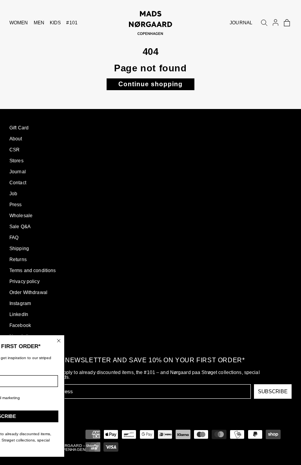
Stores (16, 160)
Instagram (20, 303)
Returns (18, 259)
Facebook (20, 325)
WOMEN (18, 22)
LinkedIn (18, 314)
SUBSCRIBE (273, 391)
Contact (17, 182)
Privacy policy (24, 281)
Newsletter (21, 336)
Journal (17, 171)
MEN (39, 22)
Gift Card (19, 128)
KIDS (55, 22)
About (15, 139)
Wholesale (21, 215)
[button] (287, 22)
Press (15, 204)
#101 (71, 22)
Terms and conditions (32, 270)
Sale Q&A (20, 226)
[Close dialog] (89, 341)
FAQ (13, 237)
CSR (14, 150)
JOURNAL (241, 22)
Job (13, 193)
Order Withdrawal (28, 292)
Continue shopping (150, 84)
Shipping (19, 248)
